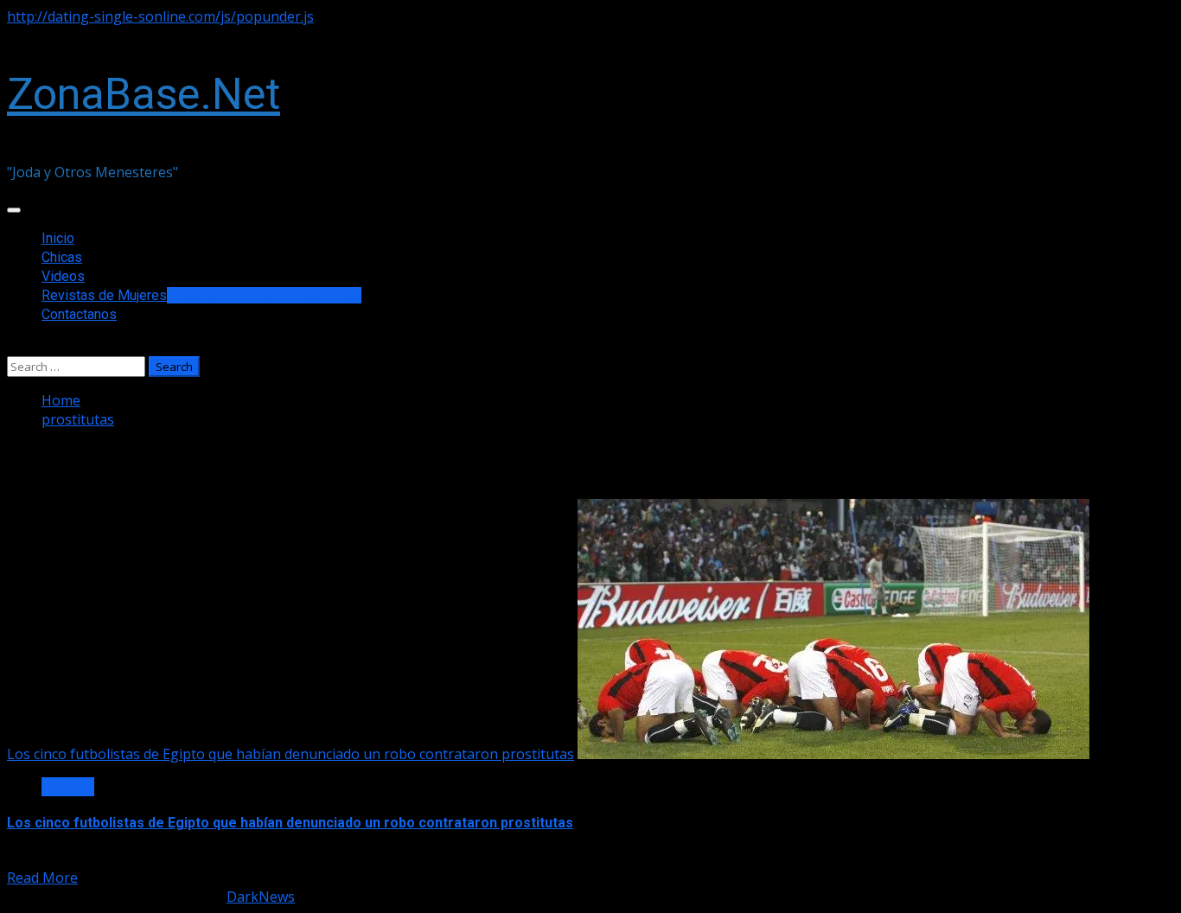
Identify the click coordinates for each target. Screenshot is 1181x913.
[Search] (12, 346)
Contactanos (79, 314)
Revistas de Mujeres (201, 295)
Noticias (67, 786)
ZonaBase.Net (143, 94)
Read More (42, 877)
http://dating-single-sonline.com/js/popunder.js (160, 16)
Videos (63, 276)
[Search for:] (78, 365)
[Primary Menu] (14, 210)
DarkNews (261, 896)
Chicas (61, 257)
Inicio (57, 238)
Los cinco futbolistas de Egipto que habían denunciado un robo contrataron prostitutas (290, 753)
